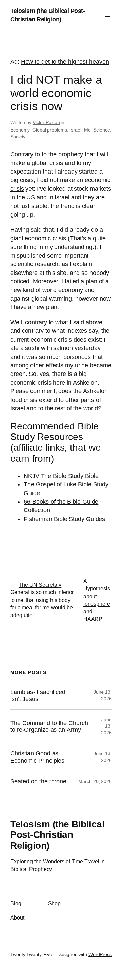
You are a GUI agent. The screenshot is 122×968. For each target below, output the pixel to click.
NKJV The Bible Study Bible (61, 475)
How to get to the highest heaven (65, 61)
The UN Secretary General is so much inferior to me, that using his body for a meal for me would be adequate (42, 600)
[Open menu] (108, 15)
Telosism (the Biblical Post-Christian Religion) (57, 835)
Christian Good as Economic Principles (37, 757)
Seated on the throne (38, 781)
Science (101, 130)
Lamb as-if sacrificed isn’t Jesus (37, 695)
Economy (19, 130)
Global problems (49, 130)
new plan (45, 307)
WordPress (100, 954)
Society (17, 136)
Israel (75, 130)
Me (87, 130)
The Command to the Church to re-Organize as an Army (49, 726)
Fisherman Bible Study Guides (64, 519)
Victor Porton (46, 122)
